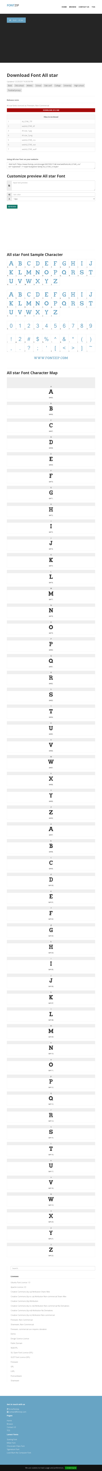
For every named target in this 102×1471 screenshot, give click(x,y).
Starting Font (12, 1439)
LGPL (13, 1371)
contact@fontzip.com (17, 1412)
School (38, 85)
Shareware (15, 1380)
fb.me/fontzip (13, 1409)
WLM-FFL (14, 1348)
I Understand (71, 1468)
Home (64, 7)
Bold (10, 85)
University (67, 85)
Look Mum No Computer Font (19, 1453)
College (58, 85)
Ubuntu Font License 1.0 (20, 1282)
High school (79, 85)
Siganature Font (13, 1449)
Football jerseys (14, 90)
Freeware (14, 1362)
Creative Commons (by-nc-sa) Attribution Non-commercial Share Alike (38, 1296)
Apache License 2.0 (18, 1287)
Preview (13, 207)
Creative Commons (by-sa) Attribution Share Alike (30, 1292)
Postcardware (16, 1376)
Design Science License (20, 1338)
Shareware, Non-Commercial (22, 1324)
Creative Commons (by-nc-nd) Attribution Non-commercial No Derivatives (40, 1306)
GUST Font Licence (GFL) (20, 1357)
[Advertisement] (51, 45)
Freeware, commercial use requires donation (29, 1329)
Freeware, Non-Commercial (22, 1320)
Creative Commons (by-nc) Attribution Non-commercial (33, 1315)
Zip (13, 5)
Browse (72, 7)
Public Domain (16, 1343)
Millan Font (11, 1443)
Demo (13, 1334)
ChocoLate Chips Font (16, 1446)
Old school (19, 85)
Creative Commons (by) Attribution (24, 1301)
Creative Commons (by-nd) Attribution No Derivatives (32, 1310)
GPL (12, 1366)
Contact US (84, 7)
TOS (93, 7)
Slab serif (48, 85)
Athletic (30, 85)
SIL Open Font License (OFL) (22, 1352)
